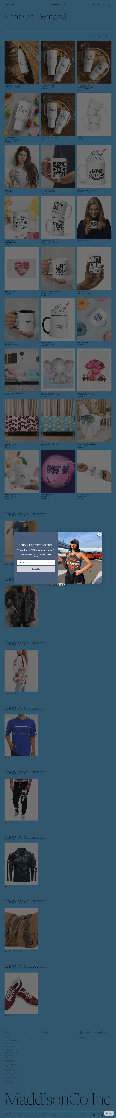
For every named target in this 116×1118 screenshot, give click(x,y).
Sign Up (35, 569)
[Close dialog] (99, 535)
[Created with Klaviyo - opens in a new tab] (58, 585)
